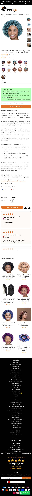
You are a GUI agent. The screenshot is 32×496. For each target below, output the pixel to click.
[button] (5, 55)
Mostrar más (15, 250)
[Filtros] (25, 207)
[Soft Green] (26, 69)
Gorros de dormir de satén (16, 413)
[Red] (20, 62)
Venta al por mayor (16, 389)
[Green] (14, 62)
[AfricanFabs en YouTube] (20, 441)
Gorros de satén (16, 430)
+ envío (8, 57)
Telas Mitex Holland (16, 427)
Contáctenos (16, 368)
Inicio (2, 14)
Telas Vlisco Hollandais (16, 434)
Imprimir (16, 387)
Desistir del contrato (16, 379)
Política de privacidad (16, 385)
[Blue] (26, 62)
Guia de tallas (16, 375)
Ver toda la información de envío (16, 457)
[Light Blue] (9, 69)
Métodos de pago (16, 372)
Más (4, 4)
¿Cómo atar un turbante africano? (16, 419)
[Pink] (20, 69)
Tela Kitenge (16, 425)
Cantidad (3, 82)
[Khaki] (9, 62)
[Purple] (3, 69)
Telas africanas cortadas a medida (16, 406)
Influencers (16, 395)
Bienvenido (4, 1)
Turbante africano (16, 417)
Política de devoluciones (16, 374)
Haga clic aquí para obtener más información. (13, 181)
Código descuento (16, 391)
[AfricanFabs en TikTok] (14, 441)
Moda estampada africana (16, 408)
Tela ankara (16, 412)
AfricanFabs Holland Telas (16, 402)
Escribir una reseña (12, 207)
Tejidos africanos (16, 404)
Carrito (29, 4)
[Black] (3, 62)
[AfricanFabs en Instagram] (12, 441)
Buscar (16, 396)
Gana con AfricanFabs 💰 (16, 393)
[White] (3, 77)
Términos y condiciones (16, 377)
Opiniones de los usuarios (16, 364)
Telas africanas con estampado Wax (16, 410)
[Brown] (14, 69)
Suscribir (26, 478)
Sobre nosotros (16, 362)
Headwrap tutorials (16, 383)
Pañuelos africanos (16, 415)
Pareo (16, 429)
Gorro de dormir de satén (16, 432)
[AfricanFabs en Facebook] (17, 441)
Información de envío (16, 370)
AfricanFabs (22, 485)
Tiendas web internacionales (16, 381)
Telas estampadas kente (16, 423)
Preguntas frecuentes (16, 366)
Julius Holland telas (16, 421)
